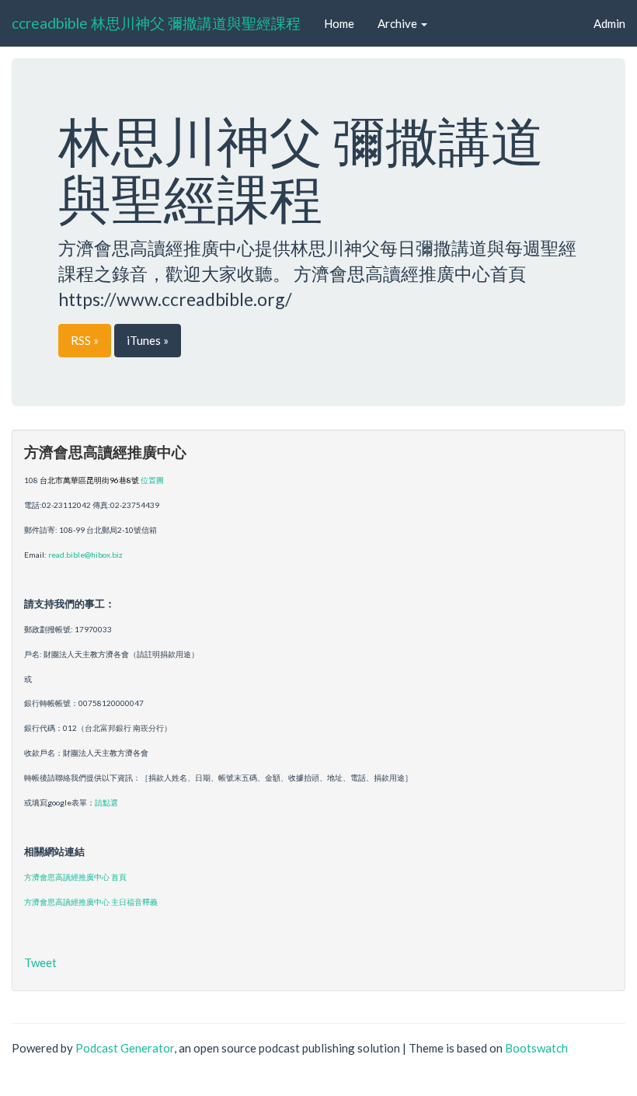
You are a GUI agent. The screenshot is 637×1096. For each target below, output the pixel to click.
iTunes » (148, 340)
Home (339, 23)
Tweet (40, 962)
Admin (609, 23)
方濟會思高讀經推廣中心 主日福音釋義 (91, 901)
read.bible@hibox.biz (85, 554)
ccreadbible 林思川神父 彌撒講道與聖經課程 (156, 23)
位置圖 (152, 480)
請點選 (106, 802)
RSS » (85, 340)
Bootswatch (536, 1048)
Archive (398, 23)
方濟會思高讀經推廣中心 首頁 (75, 877)
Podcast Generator (124, 1048)
